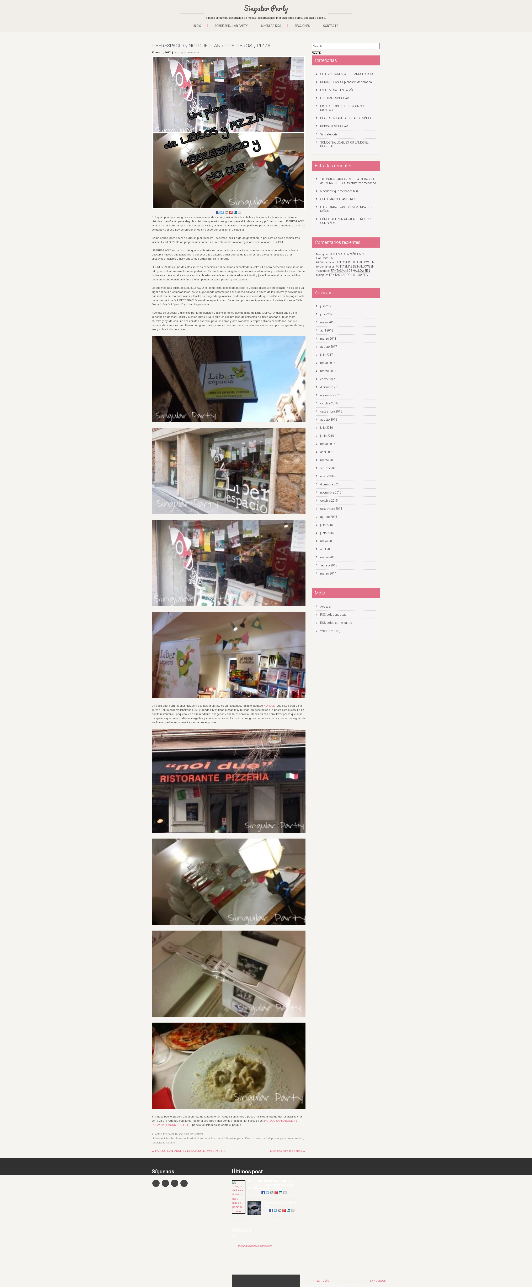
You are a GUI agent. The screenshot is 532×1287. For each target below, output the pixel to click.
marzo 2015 (328, 557)
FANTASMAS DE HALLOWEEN (354, 262)
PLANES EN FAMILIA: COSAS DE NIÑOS (177, 1134)
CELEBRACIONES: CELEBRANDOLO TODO (347, 74)
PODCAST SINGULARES (335, 126)
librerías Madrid (186, 1138)
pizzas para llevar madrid (287, 1138)
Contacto (331, 25)
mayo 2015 (327, 541)
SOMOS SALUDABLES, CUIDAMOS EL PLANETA (344, 144)
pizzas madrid (261, 1138)
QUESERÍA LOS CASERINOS (338, 199)
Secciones (302, 25)
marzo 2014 (328, 573)
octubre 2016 (329, 403)
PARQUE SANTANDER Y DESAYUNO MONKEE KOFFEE (189, 1150)
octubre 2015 (329, 500)
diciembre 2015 (330, 484)
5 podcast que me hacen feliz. (339, 191)
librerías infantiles (164, 1138)
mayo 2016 (327, 444)
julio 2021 (326, 306)
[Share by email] (239, 212)
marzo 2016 (328, 460)
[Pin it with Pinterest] (231, 212)
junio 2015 (327, 533)
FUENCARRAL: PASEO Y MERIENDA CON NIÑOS (346, 209)
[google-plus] (174, 1183)
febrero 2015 (328, 565)
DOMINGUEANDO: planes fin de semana (346, 82)
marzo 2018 (328, 338)
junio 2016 (327, 435)
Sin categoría (328, 134)
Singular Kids (271, 25)
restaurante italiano (163, 1142)
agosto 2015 (328, 516)
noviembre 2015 (330, 492)
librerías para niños (238, 1138)
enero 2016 (327, 476)
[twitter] (165, 1183)
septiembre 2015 (331, 508)
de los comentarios (336, 622)
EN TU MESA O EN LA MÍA (336, 90)
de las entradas (333, 614)
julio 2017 (326, 354)
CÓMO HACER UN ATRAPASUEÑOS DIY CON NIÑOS (345, 221)
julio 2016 (326, 427)
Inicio (197, 25)
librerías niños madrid (211, 1138)
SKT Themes (377, 1280)
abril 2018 (326, 330)
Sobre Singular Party (231, 25)
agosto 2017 (328, 346)
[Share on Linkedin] (235, 212)
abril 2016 (326, 452)
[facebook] (156, 1183)
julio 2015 (326, 525)
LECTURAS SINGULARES (336, 98)
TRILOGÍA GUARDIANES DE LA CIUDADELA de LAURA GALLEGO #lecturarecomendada (348, 181)
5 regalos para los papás (287, 1150)
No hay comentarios (187, 52)
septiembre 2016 (331, 411)
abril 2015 (326, 549)
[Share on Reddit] (226, 212)
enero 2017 (327, 379)
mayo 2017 (327, 363)
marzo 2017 (328, 371)
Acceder (325, 606)
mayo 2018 (327, 322)
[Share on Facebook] (217, 212)
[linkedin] (184, 1183)
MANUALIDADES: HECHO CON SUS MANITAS (343, 108)
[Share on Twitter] (222, 212)
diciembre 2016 (330, 387)
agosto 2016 (328, 419)
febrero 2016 (328, 468)
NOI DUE (269, 705)
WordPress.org (330, 630)
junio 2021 (327, 314)
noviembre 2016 (330, 395)
